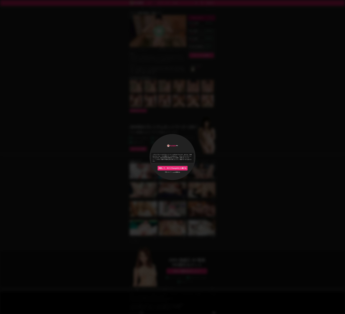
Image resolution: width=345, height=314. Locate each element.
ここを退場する (176, 172)
